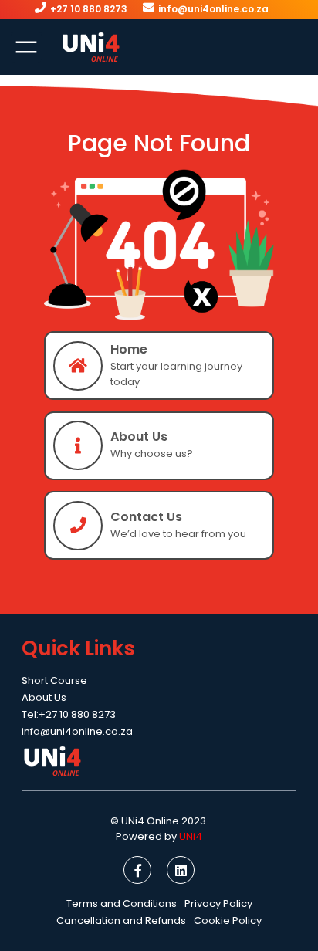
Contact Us (146, 517)
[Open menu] (26, 47)
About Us (138, 436)
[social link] (137, 870)
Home (128, 349)
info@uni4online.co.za (213, 8)
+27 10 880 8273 (88, 8)
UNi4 (190, 836)
